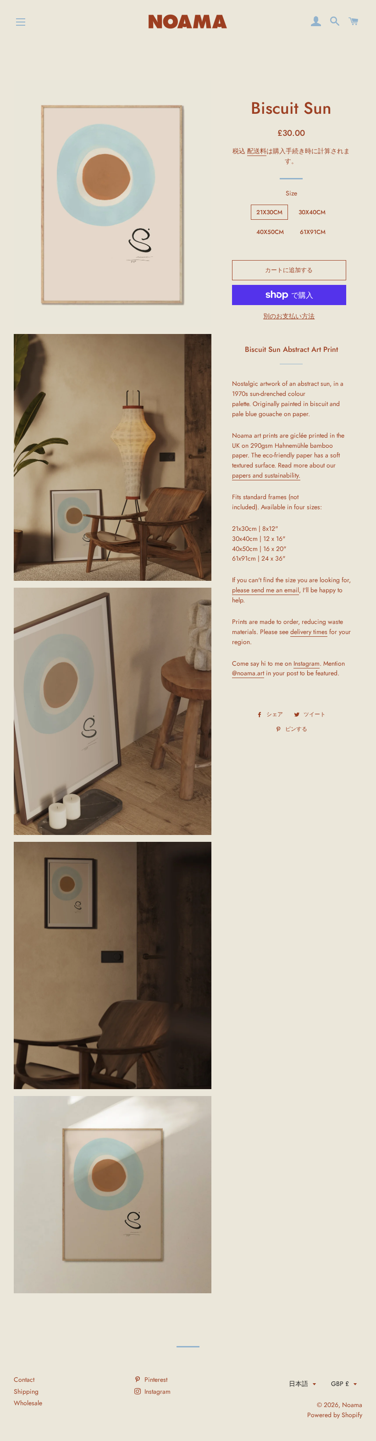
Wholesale (28, 1403)
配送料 (256, 151)
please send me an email (265, 590)
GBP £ (340, 1383)
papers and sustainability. (266, 475)
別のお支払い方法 (289, 316)
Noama (352, 1404)
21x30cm (269, 212)
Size (291, 193)
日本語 (298, 1383)
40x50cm (270, 232)
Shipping (26, 1391)
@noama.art (248, 673)
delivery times (308, 631)
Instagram (306, 663)
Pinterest (155, 1379)
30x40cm (312, 212)
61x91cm (313, 232)
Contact (24, 1379)
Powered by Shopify (334, 1414)
